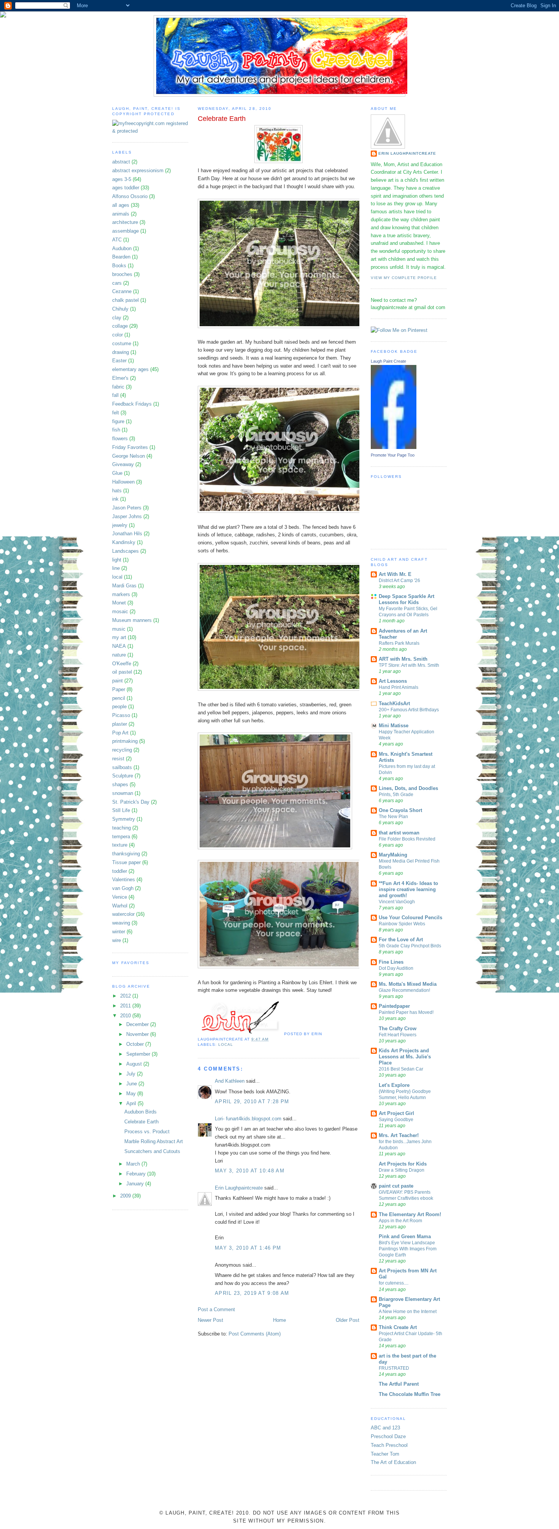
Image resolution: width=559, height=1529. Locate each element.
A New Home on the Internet (408, 1311)
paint (117, 681)
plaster (119, 724)
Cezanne (122, 291)
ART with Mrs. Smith (403, 659)
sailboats (122, 767)
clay (116, 317)
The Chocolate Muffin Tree (409, 1394)
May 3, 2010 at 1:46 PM (248, 1248)
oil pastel (122, 672)
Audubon (122, 248)
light (116, 560)
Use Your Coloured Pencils (410, 917)
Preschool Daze (388, 1436)
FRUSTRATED (394, 1368)
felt (115, 413)
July (131, 1074)
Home (279, 1320)
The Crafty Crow (397, 1028)
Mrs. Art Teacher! (399, 1135)
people (119, 706)
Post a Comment (216, 1309)
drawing (120, 352)
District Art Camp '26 (399, 580)
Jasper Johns (127, 516)
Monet (119, 603)
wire (116, 940)
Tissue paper (126, 862)
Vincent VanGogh (397, 901)
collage (120, 326)
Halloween (123, 482)
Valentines (123, 879)
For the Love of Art (401, 939)
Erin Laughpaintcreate (239, 1188)
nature (119, 655)
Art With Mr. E (395, 574)
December (138, 1024)
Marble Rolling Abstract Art (153, 1141)
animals (120, 214)
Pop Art (120, 733)
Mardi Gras (124, 585)
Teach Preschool (389, 1445)
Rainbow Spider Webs (402, 923)
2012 (126, 996)
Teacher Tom (385, 1454)
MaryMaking (393, 855)
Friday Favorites (130, 447)
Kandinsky (123, 542)
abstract (121, 162)
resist (118, 758)
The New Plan (393, 816)
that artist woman (399, 833)
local (117, 577)
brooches (122, 274)
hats (117, 490)
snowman (122, 793)
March (133, 1164)
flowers (120, 438)
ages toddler (125, 187)
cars (117, 283)
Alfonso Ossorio (130, 196)
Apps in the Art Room (400, 1220)
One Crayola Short (400, 810)
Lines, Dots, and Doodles (408, 788)
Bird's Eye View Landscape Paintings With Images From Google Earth (408, 1249)
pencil (118, 698)
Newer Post (210, 1320)
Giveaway (123, 464)
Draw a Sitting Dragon (401, 1170)
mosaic (120, 611)
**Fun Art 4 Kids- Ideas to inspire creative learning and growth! (408, 889)
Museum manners (132, 620)
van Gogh (122, 888)
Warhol (119, 906)
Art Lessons (393, 681)
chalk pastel (125, 300)
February (136, 1174)
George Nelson (128, 456)
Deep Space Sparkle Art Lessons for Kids (406, 599)
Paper (118, 689)
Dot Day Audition (396, 968)
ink (115, 499)
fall (115, 395)
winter (118, 931)
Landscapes (125, 551)
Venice (119, 897)
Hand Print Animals (398, 687)
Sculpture (122, 776)
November (138, 1034)
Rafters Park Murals (399, 643)
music (118, 629)
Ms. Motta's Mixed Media (408, 984)
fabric (118, 387)
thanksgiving (126, 853)
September (139, 1054)
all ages (120, 205)
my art (119, 637)
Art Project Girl (396, 1113)
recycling (122, 750)
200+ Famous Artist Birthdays (409, 709)
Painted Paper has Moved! (406, 1012)
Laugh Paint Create (388, 361)
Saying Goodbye (396, 1119)
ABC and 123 (385, 1428)
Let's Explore (394, 1085)
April (132, 1103)
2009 (126, 1196)
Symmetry (123, 819)
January (135, 1183)
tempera (121, 836)
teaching (121, 828)
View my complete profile (404, 278)
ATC (117, 240)
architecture (125, 222)
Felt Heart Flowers (397, 1034)
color (117, 335)
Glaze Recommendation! (404, 990)
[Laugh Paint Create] (393, 447)
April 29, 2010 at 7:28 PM (252, 1101)
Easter (119, 360)
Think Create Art (398, 1327)
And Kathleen (230, 1081)
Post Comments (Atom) (255, 1334)
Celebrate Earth (141, 1122)
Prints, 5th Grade (396, 794)
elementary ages (130, 369)
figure (118, 421)
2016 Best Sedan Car (401, 1069)
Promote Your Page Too (392, 455)
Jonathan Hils (127, 533)
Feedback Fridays (132, 404)
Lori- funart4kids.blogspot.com (248, 1118)
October (135, 1044)
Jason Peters (126, 508)
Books (119, 265)
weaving (121, 923)
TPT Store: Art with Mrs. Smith (409, 665)
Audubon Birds (140, 1112)
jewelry (119, 525)
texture (119, 845)
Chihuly (120, 309)
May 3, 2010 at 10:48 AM (249, 1171)
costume (121, 343)
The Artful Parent (399, 1384)
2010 (126, 1015)
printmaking (125, 741)
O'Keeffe (121, 663)
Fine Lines (391, 962)
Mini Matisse (393, 725)
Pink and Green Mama (405, 1236)
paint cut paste (396, 1186)
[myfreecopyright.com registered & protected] (150, 131)
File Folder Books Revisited (407, 839)
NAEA (119, 646)
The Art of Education (393, 1462)
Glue (117, 473)
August (134, 1064)
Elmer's (120, 378)
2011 (126, 1006)
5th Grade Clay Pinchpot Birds (410, 945)
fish (116, 430)
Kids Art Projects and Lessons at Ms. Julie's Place (405, 1057)
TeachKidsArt (394, 703)
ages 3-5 (121, 179)
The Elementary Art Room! (410, 1214)
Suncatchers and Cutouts (152, 1151)
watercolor (123, 914)
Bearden (121, 257)
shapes (120, 784)
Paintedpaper (394, 1006)
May (131, 1093)
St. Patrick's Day (130, 802)
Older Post (347, 1320)
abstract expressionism (138, 170)
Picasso (121, 715)
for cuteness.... (393, 1283)
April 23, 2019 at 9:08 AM (252, 1293)
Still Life (121, 810)
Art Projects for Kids (403, 1164)
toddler (119, 871)
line (116, 568)
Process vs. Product (147, 1131)
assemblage (125, 231)
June (132, 1083)
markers (121, 594)
